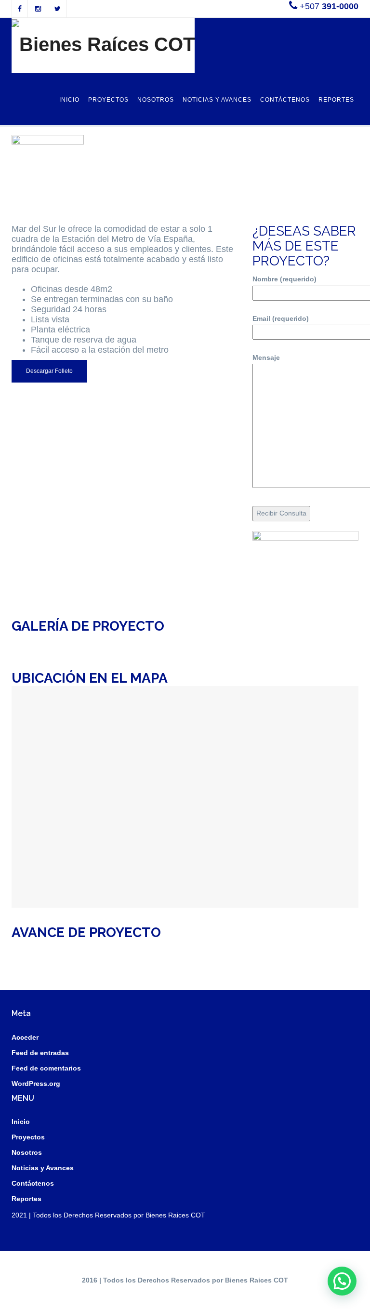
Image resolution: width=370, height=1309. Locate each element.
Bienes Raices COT (175, 1215)
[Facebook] (19, 8)
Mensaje (266, 357)
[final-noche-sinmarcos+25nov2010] (141, 643)
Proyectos (108, 99)
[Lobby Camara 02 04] (315, 639)
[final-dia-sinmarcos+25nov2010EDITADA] (54, 643)
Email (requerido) (280, 318)
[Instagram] (38, 8)
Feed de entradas (40, 1053)
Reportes (336, 99)
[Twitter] (57, 8)
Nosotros (155, 99)
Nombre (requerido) (284, 279)
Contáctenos (285, 99)
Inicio (69, 99)
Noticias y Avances (217, 99)
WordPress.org (36, 1083)
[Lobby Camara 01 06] (228, 639)
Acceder (25, 1037)
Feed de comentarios (46, 1068)
